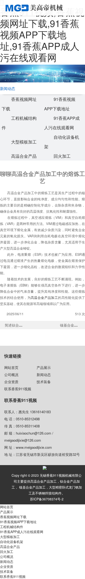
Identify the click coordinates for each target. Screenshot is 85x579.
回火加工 (62, 156)
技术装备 (44, 381)
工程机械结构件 (11, 526)
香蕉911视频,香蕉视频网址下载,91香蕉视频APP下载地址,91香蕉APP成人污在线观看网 (42, 34)
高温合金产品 (24, 156)
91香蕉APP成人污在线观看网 (21, 531)
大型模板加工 (24, 142)
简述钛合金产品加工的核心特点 (29, 325)
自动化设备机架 (11, 541)
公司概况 (11, 374)
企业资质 (11, 381)
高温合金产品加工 (44, 297)
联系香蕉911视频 (17, 388)
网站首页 (11, 367)
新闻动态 (44, 374)
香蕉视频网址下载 (13, 516)
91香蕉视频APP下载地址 (18, 521)
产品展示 (44, 367)
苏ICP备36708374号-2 (47, 499)
